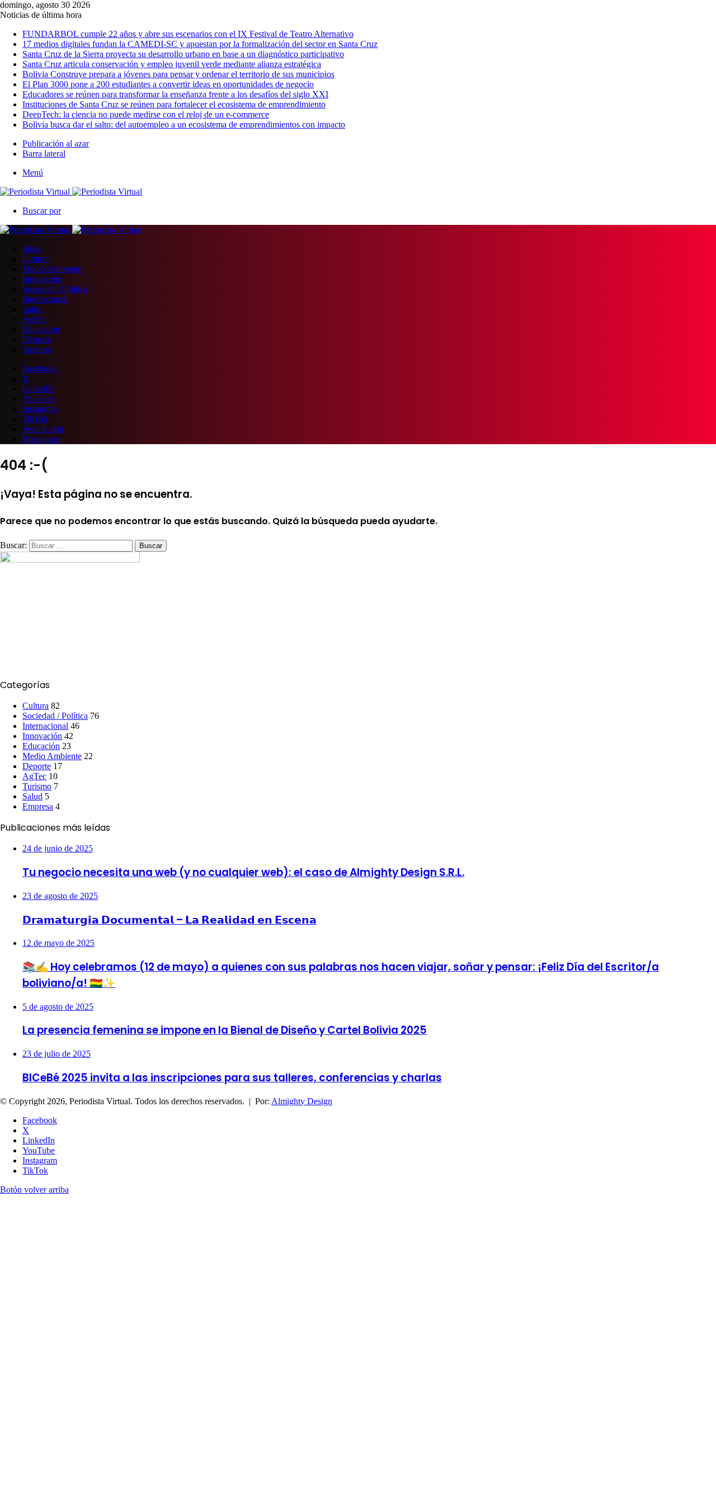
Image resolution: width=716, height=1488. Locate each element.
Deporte (36, 339)
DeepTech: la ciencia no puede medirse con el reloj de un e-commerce (145, 114)
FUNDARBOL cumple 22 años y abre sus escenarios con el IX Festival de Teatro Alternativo (188, 34)
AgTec (34, 319)
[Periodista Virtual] (71, 191)
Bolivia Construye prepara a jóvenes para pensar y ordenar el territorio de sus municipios (178, 74)
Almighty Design (301, 1101)
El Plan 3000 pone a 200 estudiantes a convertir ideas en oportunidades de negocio (168, 84)
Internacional (45, 299)
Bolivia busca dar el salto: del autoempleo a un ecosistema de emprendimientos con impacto (183, 124)
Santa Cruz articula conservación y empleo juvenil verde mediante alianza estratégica (171, 64)
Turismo (36, 349)
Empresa (37, 806)
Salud (32, 309)
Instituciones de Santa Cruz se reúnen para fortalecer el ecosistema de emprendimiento (174, 104)
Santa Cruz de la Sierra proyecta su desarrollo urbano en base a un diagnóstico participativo (183, 54)
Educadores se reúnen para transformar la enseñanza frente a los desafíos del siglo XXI (175, 94)
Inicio (32, 248)
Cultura (35, 258)
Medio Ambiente (52, 269)
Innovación (42, 279)
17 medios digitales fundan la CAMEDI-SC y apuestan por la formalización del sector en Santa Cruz (200, 44)
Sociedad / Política (55, 289)
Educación (41, 329)
